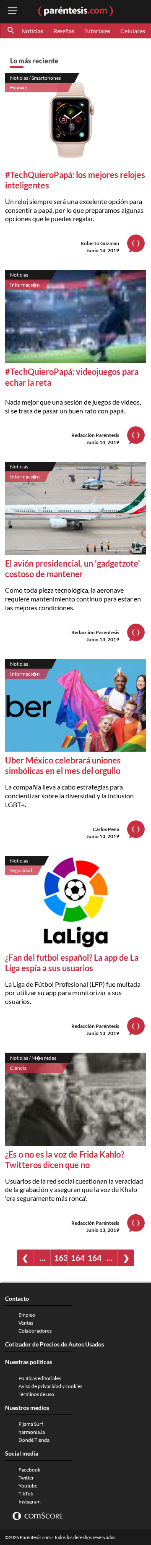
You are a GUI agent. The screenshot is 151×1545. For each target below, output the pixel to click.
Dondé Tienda (33, 1440)
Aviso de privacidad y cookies (50, 1386)
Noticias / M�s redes (33, 1058)
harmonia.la (31, 1432)
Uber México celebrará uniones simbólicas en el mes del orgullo (63, 765)
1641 (94, 1258)
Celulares (132, 30)
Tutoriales (97, 30)
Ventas (25, 1323)
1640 (77, 1258)
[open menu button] (12, 11)
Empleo (26, 1315)
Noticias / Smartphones (35, 78)
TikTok (25, 1493)
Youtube (27, 1485)
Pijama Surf (30, 1424)
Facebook (29, 1470)
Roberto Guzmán (100, 243)
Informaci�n (25, 285)
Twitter (26, 1477)
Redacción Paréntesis (95, 435)
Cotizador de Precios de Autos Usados (54, 1344)
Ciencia (18, 1068)
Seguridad (21, 870)
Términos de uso (36, 1394)
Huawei (18, 87)
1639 (60, 1258)
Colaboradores (35, 1331)
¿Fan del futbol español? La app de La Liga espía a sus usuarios (71, 962)
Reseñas (63, 30)
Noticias (32, 30)
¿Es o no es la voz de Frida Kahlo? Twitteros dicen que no (64, 1159)
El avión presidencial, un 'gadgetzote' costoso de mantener (72, 568)
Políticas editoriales (39, 1378)
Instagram (29, 1501)
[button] (11, 31)
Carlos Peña (106, 829)
